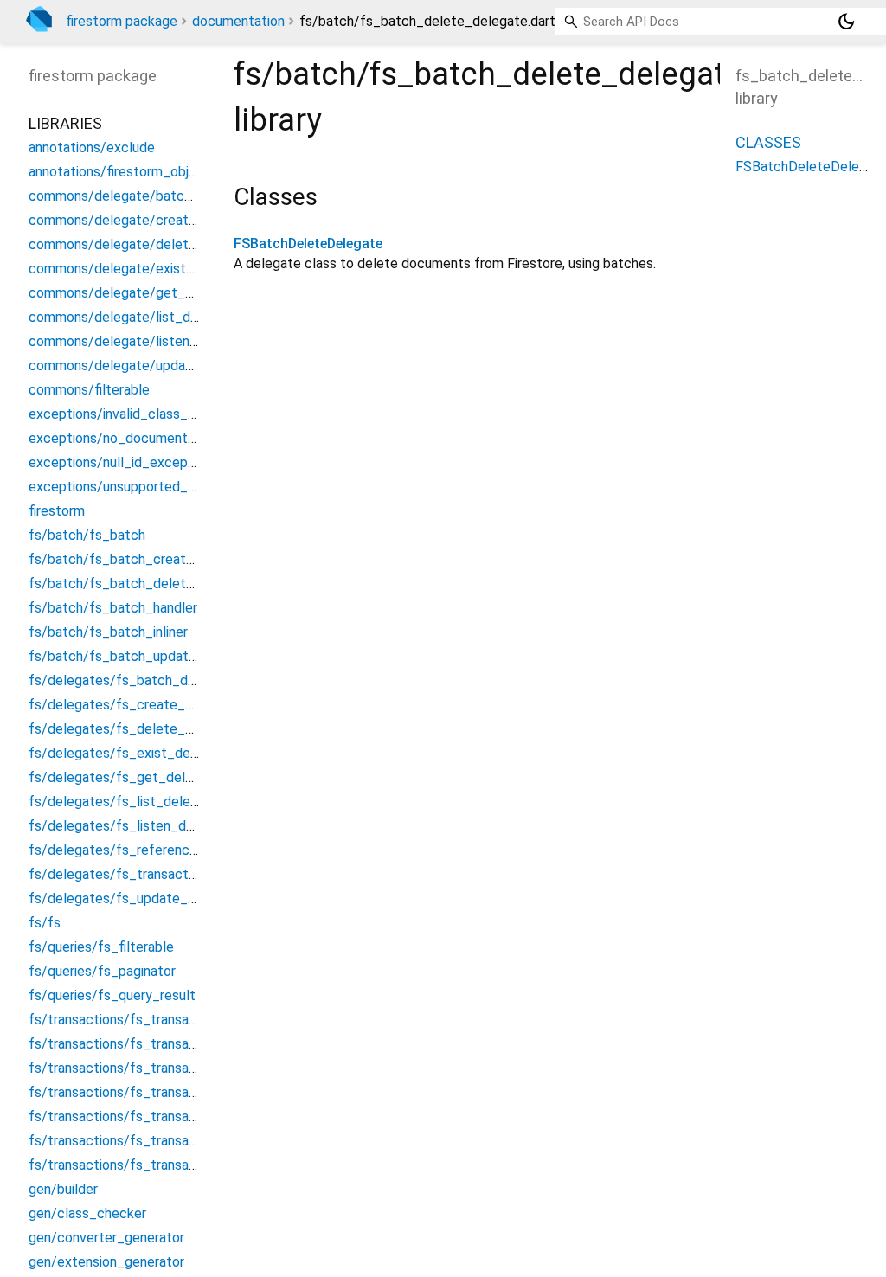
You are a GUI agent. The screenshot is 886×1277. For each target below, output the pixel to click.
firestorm (57, 511)
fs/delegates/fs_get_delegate (125, 777)
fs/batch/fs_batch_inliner (108, 632)
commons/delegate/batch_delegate (141, 196)
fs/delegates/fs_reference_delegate (144, 850)
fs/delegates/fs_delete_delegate (135, 729)
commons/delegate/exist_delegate (139, 268)
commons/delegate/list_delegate (133, 317)
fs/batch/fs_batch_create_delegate (143, 559)
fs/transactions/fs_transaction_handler (150, 1116)
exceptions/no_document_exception (143, 438)
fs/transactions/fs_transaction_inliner (145, 1141)
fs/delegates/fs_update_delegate (136, 898)
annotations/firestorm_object (119, 172)
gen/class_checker (87, 1213)
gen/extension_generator (106, 1262)
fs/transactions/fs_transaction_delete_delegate (180, 1068)
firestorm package (121, 21)
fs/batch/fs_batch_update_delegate (144, 656)
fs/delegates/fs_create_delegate (135, 704)
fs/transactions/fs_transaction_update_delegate (181, 1165)
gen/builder (63, 1189)
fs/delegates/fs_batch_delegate (132, 680)
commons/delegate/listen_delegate (141, 341)
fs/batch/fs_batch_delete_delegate (143, 583)
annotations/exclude (92, 147)
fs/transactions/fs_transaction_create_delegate (180, 1044)
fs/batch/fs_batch (87, 535)
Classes (768, 142)
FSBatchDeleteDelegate (308, 243)
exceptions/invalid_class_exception (139, 414)
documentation (238, 21)
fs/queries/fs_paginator (102, 971)
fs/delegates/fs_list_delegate (124, 801)
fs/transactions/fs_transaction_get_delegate (170, 1092)
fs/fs (45, 922)
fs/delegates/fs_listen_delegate (131, 826)
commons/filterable (89, 390)
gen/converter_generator (106, 1237)
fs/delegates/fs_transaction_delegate (149, 874)
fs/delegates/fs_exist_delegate (129, 753)
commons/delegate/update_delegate (145, 365)
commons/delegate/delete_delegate (144, 244)
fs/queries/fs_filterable (101, 947)
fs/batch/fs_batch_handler (113, 608)
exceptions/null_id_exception (120, 462)
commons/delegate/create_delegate (144, 220)
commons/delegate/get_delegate (135, 293)
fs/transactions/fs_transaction (124, 1019)
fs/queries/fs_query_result (112, 995)
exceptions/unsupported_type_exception (157, 486)
